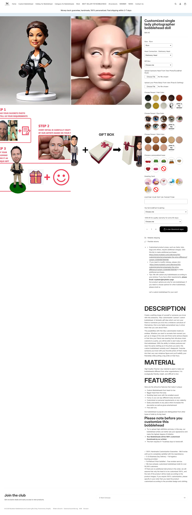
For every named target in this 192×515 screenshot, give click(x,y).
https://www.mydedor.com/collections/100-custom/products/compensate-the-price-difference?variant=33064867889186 (168, 257)
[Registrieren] (184, 498)
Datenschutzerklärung (71, 508)
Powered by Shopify (44, 508)
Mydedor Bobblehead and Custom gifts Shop (23, 508)
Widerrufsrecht (58, 508)
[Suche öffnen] (175, 3)
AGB (80, 508)
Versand (85, 508)
